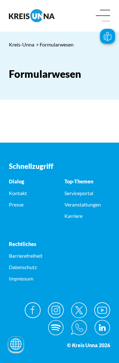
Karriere (73, 216)
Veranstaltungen (82, 204)
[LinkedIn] (102, 327)
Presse (16, 204)
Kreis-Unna (21, 44)
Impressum (21, 278)
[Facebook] (33, 310)
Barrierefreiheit (26, 256)
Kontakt (18, 193)
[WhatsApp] (79, 327)
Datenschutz (23, 267)
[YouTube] (102, 310)
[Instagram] (56, 310)
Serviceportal (78, 193)
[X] (79, 310)
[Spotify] (56, 327)
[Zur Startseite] (32, 15)
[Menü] (103, 16)
